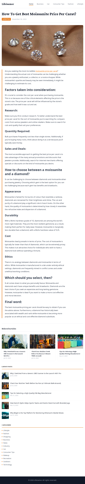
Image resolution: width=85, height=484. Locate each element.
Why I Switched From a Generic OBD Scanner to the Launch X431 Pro (14, 354)
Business (40, 4)
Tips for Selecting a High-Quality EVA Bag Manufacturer (30, 393)
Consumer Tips (58, 4)
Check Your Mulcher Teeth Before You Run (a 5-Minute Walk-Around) (41, 354)
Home (31, 4)
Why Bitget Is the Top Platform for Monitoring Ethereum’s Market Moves (37, 413)
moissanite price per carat (46, 71)
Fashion (71, 4)
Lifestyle (80, 4)
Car (48, 4)
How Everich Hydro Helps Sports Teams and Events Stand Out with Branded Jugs (40, 403)
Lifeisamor (8, 3)
